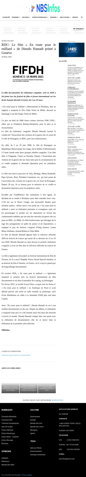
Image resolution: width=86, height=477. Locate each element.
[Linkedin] (41, 339)
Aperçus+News (74, 137)
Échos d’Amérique (8, 433)
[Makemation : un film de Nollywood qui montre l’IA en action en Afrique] (10, 382)
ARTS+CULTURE (64, 17)
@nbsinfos (57, 400)
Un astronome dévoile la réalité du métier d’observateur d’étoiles (76, 172)
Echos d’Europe (7, 440)
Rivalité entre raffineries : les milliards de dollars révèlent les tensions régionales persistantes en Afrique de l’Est (76, 107)
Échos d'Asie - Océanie (73, 114)
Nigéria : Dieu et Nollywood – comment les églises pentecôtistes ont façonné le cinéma (47, 388)
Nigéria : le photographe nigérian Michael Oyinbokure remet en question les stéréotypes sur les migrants (28, 388)
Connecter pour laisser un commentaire (16, 355)
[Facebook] (21, 339)
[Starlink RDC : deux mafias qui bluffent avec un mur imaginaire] (63, 140)
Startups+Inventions (37, 455)
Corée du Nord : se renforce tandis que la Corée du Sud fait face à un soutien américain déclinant (76, 120)
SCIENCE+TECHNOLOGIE (39, 17)
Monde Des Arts (8, 41)
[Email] (46, 339)
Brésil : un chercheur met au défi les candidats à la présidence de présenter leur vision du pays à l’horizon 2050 (76, 151)
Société (33, 420)
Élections (72, 147)
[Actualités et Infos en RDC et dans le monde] (43, 7)
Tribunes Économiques (73, 88)
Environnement (36, 451)
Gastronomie (35, 416)
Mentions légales (27, 475)
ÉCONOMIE (15, 17)
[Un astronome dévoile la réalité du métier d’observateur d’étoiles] (63, 172)
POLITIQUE (25, 17)
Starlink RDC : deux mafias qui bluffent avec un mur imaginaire (76, 141)
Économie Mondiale (72, 102)
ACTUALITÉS (6, 17)
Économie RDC (7, 420)
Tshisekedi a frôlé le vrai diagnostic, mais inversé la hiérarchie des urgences (74, 81)
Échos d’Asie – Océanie (10, 437)
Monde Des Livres (37, 427)
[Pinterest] (31, 339)
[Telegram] (51, 339)
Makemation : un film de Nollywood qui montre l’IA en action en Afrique (10, 388)
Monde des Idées (8, 465)
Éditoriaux (5, 461)
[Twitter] (26, 339)
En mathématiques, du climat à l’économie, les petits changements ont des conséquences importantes (76, 162)
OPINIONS (53, 17)
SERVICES (75, 17)
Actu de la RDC (74, 78)
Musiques (34, 430)
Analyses (72, 65)
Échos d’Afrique (7, 430)
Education (72, 158)
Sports (32, 433)
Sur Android (63, 414)
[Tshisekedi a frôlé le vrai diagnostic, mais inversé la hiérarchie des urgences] (63, 81)
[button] (81, 17)
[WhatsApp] (36, 339)
